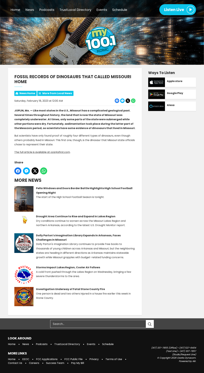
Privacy (94, 359)
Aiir (194, 361)
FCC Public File (73, 359)
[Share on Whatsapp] (133, 100)
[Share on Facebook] (117, 100)
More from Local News (57, 93)
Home (15, 10)
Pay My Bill (77, 363)
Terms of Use (114, 359)
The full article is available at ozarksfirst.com (42, 152)
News (29, 10)
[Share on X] (128, 100)
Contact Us (15, 363)
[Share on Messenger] (122, 100)
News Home (27, 93)
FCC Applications (47, 359)
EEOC (25, 359)
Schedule (119, 10)
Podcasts (46, 10)
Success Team (55, 363)
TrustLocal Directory (75, 10)
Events (101, 10)
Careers (34, 363)
